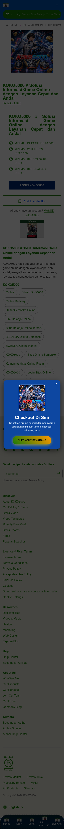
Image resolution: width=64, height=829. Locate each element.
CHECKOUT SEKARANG (32, 440)
